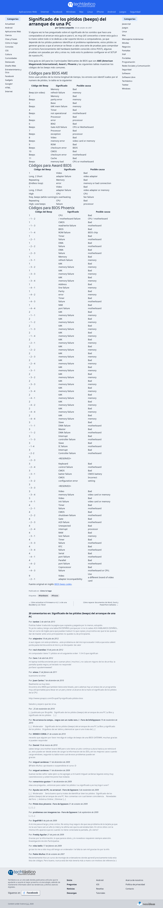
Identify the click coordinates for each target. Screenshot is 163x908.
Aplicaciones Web (28, 11)
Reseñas (100, 888)
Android (112, 11)
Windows (71, 11)
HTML (7, 87)
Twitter (125, 84)
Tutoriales (100, 893)
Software (126, 73)
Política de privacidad (135, 884)
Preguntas (72, 884)
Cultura (8, 54)
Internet (45, 11)
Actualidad (10, 24)
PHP (124, 54)
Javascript (126, 24)
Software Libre (128, 77)
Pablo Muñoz (36, 765)
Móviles (125, 43)
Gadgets (9, 80)
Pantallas (126, 50)
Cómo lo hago (46, 591)
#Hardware (43, 595)
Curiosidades (11, 58)
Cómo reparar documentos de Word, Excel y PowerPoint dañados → (100, 603)
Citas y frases (11, 39)
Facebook (57, 11)
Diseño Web (10, 65)
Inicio (69, 880)
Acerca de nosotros (134, 880)
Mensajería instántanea (132, 39)
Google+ (9, 84)
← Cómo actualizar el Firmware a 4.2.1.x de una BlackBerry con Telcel (48, 603)
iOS (97, 884)
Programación (128, 62)
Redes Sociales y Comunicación (136, 65)
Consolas (9, 46)
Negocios (126, 46)
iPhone (100, 11)
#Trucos (55, 595)
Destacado (10, 62)
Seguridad (135, 11)
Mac (81, 11)
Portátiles (126, 58)
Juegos (122, 11)
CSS (6, 50)
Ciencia (8, 35)
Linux (90, 11)
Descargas (72, 893)
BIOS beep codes (63, 584)
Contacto (130, 888)
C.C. (27, 904)
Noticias (71, 888)
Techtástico (127, 81)
